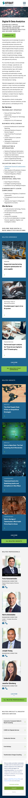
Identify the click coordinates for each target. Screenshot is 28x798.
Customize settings (14, 784)
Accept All (14, 788)
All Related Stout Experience (14, 369)
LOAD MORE (14, 362)
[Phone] (6, 587)
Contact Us (8, 35)
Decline (14, 792)
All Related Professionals (14, 700)
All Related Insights (14, 541)
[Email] (3, 587)
